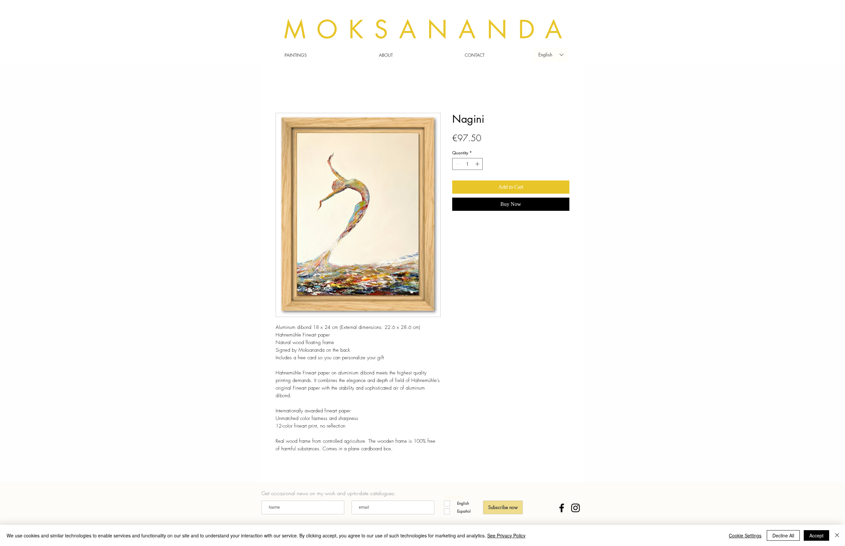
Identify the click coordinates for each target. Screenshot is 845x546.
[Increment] (478, 164)
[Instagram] (575, 508)
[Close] (837, 535)
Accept (816, 535)
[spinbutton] (467, 164)
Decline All (783, 535)
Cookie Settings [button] (745, 535)
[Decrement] (457, 164)
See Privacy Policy (506, 535)
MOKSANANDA (428, 30)
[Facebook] (561, 508)
